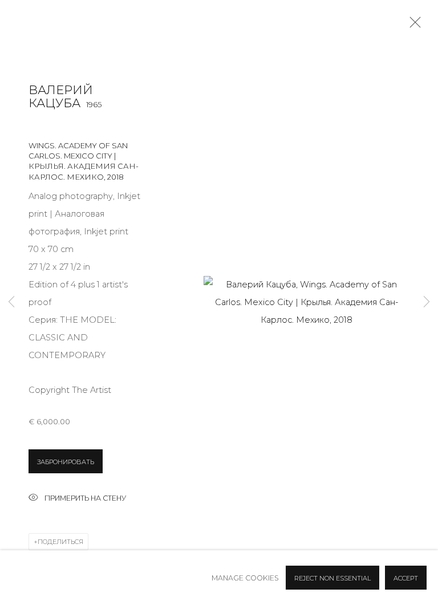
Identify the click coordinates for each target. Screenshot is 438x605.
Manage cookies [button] (245, 578)
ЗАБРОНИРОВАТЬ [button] (65, 462)
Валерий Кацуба (61, 97)
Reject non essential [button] (332, 578)
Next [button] (426, 302)
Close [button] (412, 25)
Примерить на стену (85, 498)
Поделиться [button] (60, 542)
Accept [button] (406, 578)
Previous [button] (11, 302)
